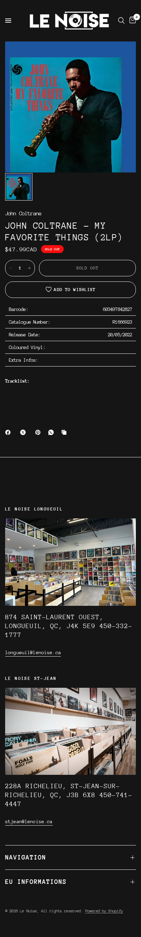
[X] (24, 432)
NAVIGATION (25, 857)
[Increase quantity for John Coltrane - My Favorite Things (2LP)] (29, 268)
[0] (131, 20)
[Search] (121, 20)
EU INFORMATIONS (36, 881)
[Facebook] (9, 432)
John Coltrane (23, 214)
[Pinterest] (39, 432)
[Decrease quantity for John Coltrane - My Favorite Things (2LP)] (10, 268)
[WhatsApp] (52, 432)
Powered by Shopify (104, 911)
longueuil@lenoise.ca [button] (33, 652)
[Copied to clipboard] (65, 432)
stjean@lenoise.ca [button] (29, 821)
